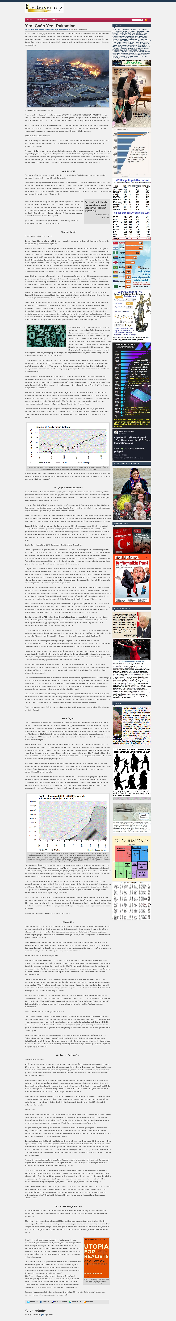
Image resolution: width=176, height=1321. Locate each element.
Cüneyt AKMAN (137, 33)
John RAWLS (116, 44)
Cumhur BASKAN (125, 33)
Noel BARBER (138, 48)
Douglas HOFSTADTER (120, 36)
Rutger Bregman (63, 30)
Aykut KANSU (142, 30)
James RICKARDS (123, 42)
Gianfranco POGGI (133, 37)
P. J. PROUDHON (134, 50)
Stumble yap (76, 1302)
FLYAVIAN (142, 36)
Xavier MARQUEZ (135, 56)
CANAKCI (131, 31)
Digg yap (46, 1302)
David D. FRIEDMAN (128, 34)
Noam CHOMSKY (127, 48)
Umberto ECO (124, 56)
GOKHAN (144, 37)
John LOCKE (144, 42)
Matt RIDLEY (122, 45)
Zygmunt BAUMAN (125, 58)
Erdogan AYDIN (133, 36)
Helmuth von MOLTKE (136, 41)
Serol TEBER (145, 53)
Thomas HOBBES (136, 54)
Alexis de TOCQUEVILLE (120, 30)
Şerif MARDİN (136, 53)
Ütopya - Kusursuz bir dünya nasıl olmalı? (40, 30)
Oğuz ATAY (123, 50)
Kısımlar (54, 19)
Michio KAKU (127, 47)
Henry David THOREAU (120, 41)
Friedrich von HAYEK (119, 37)
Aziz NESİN (133, 30)
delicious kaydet (60, 1302)
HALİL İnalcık (132, 39)
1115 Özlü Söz (42, 19)
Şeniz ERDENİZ (126, 53)
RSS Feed (89, 1302)
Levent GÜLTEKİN (128, 44)
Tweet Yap (34, 1302)
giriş (42, 1315)
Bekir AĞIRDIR (122, 31)
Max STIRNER (132, 45)
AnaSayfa (29, 19)
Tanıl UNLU (116, 54)
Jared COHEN (134, 42)
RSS (148, 19)
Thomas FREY (125, 54)
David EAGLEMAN (142, 34)
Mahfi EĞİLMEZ (143, 45)
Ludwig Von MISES (141, 44)
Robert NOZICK (139, 51)
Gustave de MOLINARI (119, 39)
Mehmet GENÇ (117, 47)
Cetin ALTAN (140, 31)
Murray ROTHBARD (139, 47)
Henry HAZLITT (143, 39)
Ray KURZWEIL (127, 51)
